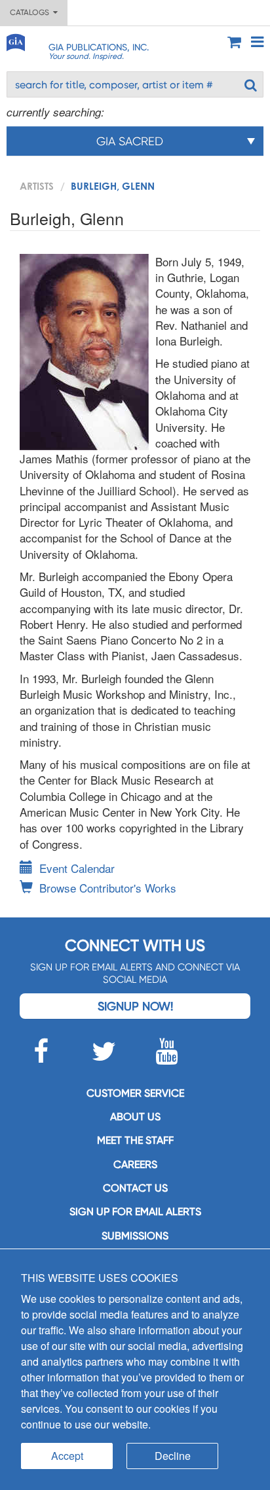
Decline (173, 1455)
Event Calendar (77, 868)
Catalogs (31, 12)
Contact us (135, 1188)
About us (135, 1116)
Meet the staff (135, 1140)
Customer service (135, 1093)
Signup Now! (135, 1006)
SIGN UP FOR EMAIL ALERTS (135, 1211)
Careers (135, 1164)
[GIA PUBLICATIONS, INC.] (15, 40)
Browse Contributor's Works (107, 887)
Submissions (135, 1236)
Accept (67, 1455)
